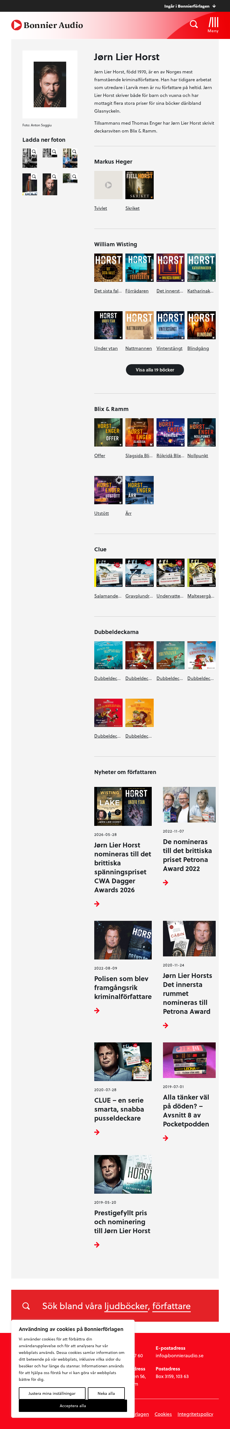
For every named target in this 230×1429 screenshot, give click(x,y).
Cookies (163, 1414)
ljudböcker (126, 1305)
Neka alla (106, 1393)
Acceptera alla (73, 1406)
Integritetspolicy (195, 1414)
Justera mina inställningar (52, 1393)
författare (171, 1305)
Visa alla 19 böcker (155, 369)
